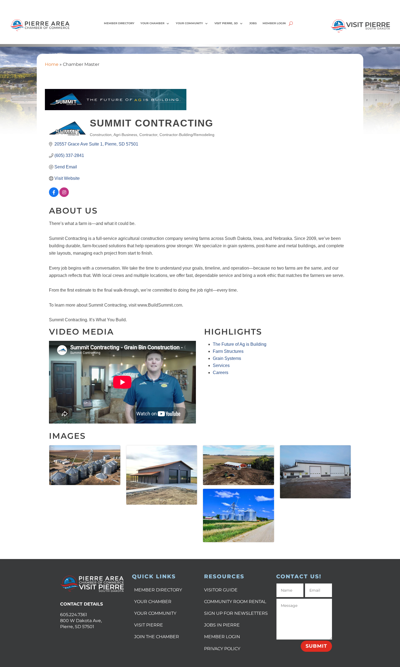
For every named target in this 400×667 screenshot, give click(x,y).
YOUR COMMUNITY (155, 613)
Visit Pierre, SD (226, 23)
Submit (316, 646)
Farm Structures (228, 351)
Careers (220, 372)
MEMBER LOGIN (222, 636)
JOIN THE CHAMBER (156, 636)
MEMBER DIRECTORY (158, 589)
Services (221, 365)
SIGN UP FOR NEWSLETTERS (236, 613)
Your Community (189, 23)
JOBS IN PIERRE (222, 625)
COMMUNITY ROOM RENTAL (235, 601)
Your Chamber (152, 23)
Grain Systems (227, 358)
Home (52, 64)
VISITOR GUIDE (221, 589)
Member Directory (119, 23)
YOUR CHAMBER (152, 601)
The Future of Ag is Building (239, 344)
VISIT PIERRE (148, 625)
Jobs (253, 23)
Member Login (274, 23)
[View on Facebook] (54, 195)
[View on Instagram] (64, 195)
